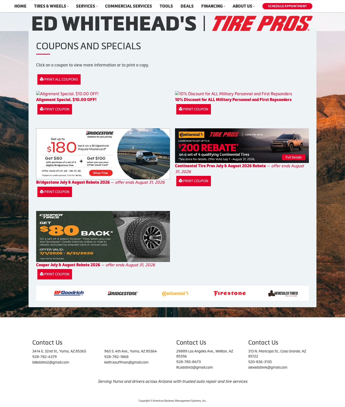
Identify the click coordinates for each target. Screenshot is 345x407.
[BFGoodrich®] (49, 293)
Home (20, 6)
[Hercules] (264, 293)
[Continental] (156, 293)
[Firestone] (210, 293)
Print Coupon (56, 109)
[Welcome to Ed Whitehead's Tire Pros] (172, 23)
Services (85, 6)
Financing (212, 6)
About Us (242, 6)
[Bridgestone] (104, 293)
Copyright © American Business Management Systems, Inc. (172, 400)
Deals (187, 6)
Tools (166, 6)
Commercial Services (128, 6)
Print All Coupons (60, 79)
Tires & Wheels (50, 6)
